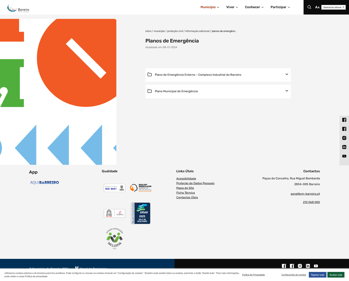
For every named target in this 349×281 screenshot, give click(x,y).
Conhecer (252, 7)
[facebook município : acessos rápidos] (344, 120)
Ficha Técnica (185, 192)
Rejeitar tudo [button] (317, 274)
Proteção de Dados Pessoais (195, 183)
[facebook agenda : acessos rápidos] (344, 129)
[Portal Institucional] (59, 7)
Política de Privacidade (253, 274)
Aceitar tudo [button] (336, 274)
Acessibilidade (186, 178)
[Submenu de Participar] (290, 7)
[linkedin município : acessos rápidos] (344, 147)
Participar (278, 7)
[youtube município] (316, 268)
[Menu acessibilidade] (317, 7)
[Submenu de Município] (220, 7)
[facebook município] (284, 268)
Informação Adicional (197, 31)
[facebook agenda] (292, 268)
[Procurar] (309, 7)
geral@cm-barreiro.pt (305, 194)
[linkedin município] (308, 268)
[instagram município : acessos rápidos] (344, 138)
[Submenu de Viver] (238, 7)
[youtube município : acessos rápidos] (344, 156)
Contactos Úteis (187, 197)
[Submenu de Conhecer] (264, 7)
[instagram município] (300, 268)
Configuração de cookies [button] (293, 274)
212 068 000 (311, 202)
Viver (230, 7)
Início (148, 31)
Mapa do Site (185, 188)
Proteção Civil (175, 31)
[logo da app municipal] (64, 182)
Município (208, 7)
